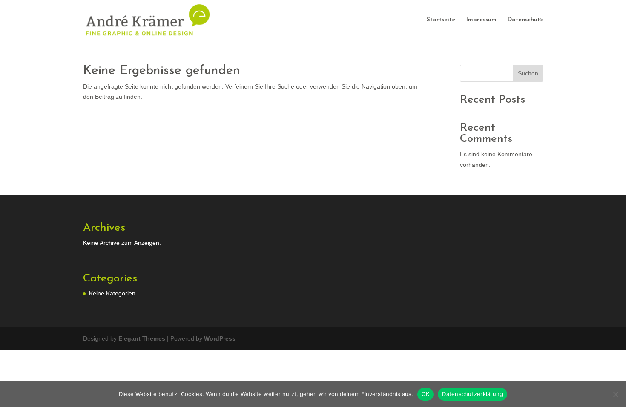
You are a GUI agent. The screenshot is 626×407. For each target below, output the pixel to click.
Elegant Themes (141, 338)
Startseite (441, 20)
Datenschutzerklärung (472, 393)
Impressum (481, 20)
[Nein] (615, 394)
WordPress (219, 338)
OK (426, 393)
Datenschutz (525, 20)
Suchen (528, 73)
